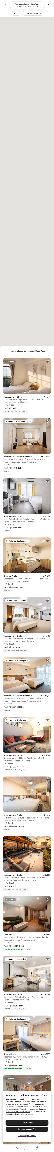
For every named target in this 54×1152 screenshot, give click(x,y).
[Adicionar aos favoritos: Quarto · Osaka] (47, 1019)
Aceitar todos (27, 1122)
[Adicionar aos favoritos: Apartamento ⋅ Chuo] (47, 361)
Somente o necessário (27, 1129)
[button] (10, 408)
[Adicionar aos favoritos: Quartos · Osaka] (47, 541)
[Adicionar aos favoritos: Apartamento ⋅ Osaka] (47, 481)
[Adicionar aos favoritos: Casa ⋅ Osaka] (47, 899)
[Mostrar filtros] (48, 5)
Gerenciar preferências (27, 1136)
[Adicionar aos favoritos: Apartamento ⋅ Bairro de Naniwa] (47, 421)
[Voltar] (5, 5)
